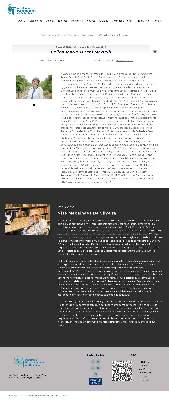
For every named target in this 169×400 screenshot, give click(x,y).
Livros (61, 237)
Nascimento (64, 230)
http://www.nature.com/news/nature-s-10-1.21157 (86, 182)
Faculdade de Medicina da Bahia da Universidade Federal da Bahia (112, 234)
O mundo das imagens (95, 237)
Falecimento (119, 230)
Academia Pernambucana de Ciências (58, 35)
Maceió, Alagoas (104, 230)
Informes (62, 21)
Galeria (49, 21)
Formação (71, 234)
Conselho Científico (122, 21)
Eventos (103, 21)
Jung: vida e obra (73, 237)
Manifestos (77, 21)
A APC (21, 21)
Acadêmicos (35, 21)
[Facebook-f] (93, 361)
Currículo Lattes (124, 60)
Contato (157, 21)
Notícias (91, 21)
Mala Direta (143, 21)
